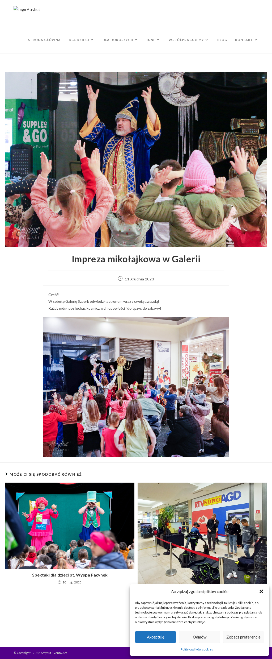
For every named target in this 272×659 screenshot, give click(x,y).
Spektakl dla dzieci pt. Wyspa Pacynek (70, 574)
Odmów (199, 637)
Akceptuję (155, 637)
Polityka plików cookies (197, 649)
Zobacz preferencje (243, 637)
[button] (261, 591)
